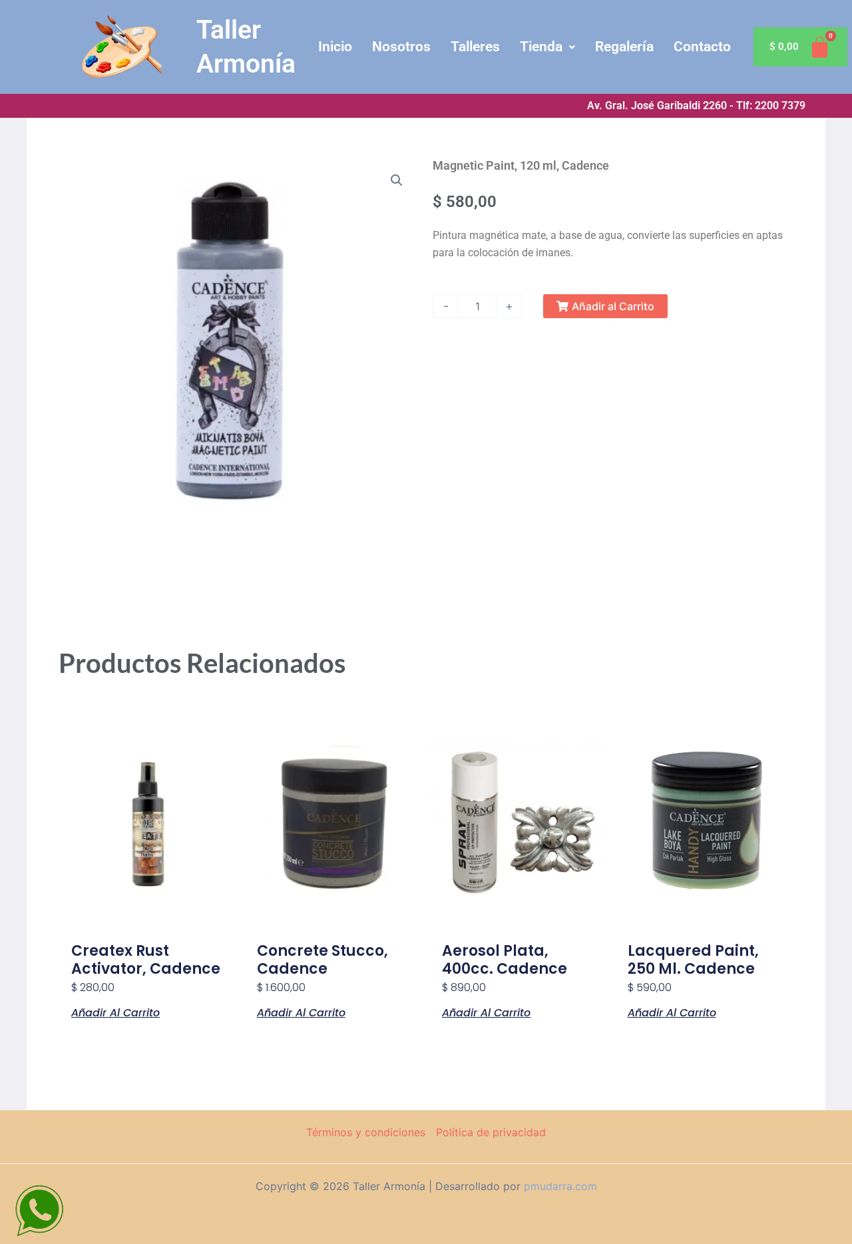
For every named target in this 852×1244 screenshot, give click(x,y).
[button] (547, 47)
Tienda (541, 47)
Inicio (335, 47)
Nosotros (401, 47)
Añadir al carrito (115, 1011)
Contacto (702, 47)
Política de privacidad (491, 1132)
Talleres (475, 47)
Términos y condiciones (365, 1132)
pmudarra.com (559, 1186)
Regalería (624, 47)
